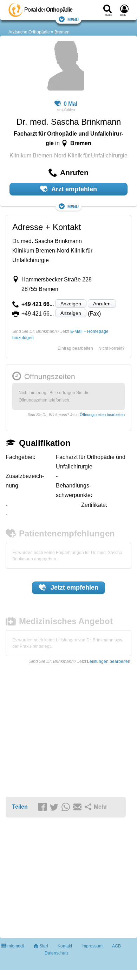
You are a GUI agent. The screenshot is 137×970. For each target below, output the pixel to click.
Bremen (62, 32)
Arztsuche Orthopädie (29, 32)
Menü (73, 19)
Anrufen (102, 303)
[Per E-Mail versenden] (78, 807)
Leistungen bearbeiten (108, 661)
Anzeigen (70, 303)
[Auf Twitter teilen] (55, 807)
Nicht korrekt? (111, 348)
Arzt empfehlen (73, 189)
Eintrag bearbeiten (75, 348)
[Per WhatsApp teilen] (66, 807)
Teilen (20, 807)
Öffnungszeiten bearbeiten (102, 414)
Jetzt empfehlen (73, 587)
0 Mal (70, 104)
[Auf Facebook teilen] (43, 807)
